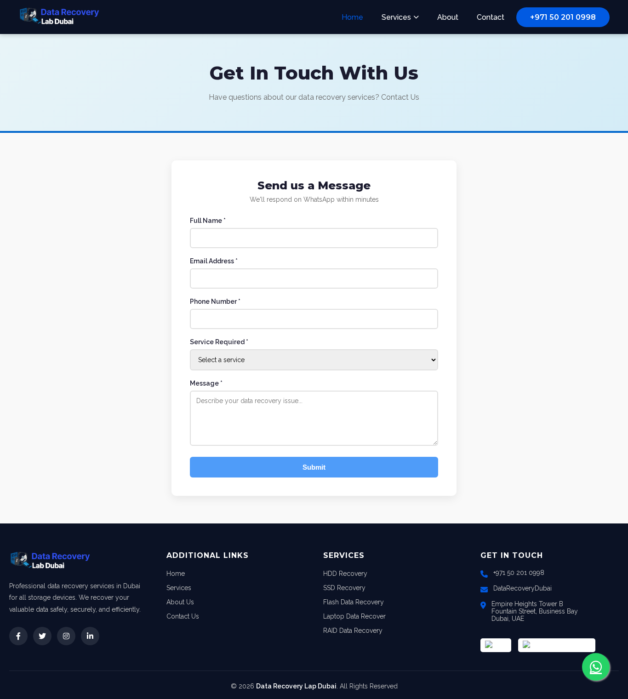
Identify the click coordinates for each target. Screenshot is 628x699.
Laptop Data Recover (354, 616)
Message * (206, 383)
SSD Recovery (344, 587)
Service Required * (219, 342)
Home (352, 17)
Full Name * (208, 220)
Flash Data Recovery (353, 602)
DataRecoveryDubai (522, 588)
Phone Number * (215, 301)
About (447, 17)
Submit (314, 467)
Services (396, 17)
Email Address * (214, 261)
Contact (490, 17)
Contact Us (182, 616)
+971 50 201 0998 (563, 17)
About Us (180, 602)
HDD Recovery (345, 573)
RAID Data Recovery (353, 630)
